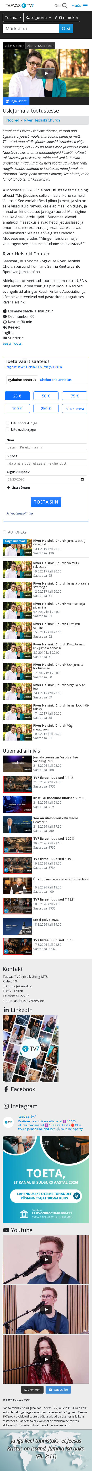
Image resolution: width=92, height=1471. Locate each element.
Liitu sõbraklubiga (24, 423)
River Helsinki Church (42, 120)
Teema (12, 17)
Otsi (66, 28)
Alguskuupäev (17, 472)
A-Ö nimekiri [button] (66, 17)
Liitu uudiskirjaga (23, 429)
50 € (46, 396)
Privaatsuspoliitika (19, 513)
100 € (17, 408)
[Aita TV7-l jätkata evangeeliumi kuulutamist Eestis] (46, 1179)
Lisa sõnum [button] (20, 487)
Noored (12, 120)
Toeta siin (46, 502)
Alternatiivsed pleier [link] (40, 46)
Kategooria (36, 17)
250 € (46, 408)
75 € (75, 396)
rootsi (18, 343)
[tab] (22, 379)
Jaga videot (18, 101)
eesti (7, 343)
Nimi (10, 440)
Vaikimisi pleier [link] (14, 46)
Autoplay (17, 532)
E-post (11, 456)
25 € (17, 396)
